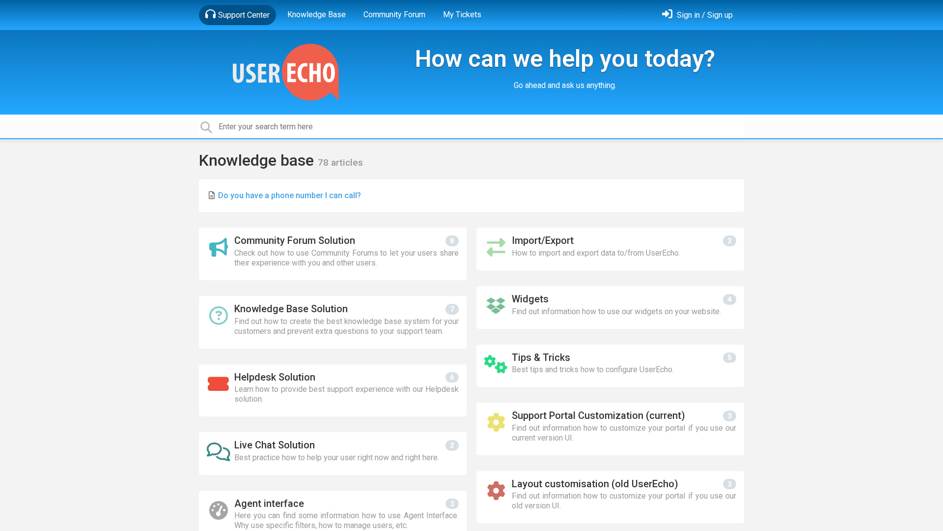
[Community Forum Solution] (333, 254)
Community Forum (394, 14)
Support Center (244, 15)
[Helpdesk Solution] (333, 390)
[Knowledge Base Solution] (333, 322)
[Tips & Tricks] (610, 366)
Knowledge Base (316, 14)
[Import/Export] (610, 249)
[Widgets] (610, 307)
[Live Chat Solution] (333, 453)
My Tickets (462, 14)
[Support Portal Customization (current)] (610, 429)
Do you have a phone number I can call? (289, 195)
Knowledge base (258, 160)
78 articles (340, 162)
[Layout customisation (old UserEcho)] (610, 497)
